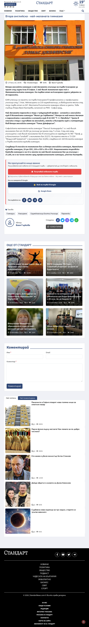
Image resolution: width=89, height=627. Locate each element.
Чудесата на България (44, 576)
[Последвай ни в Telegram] (74, 554)
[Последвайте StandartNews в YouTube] (11, 7)
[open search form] (83, 11)
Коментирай (56, 226)
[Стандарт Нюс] (16, 554)
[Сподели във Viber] (67, 220)
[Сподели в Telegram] (72, 220)
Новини (44, 564)
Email (48, 352)
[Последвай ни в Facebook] (57, 554)
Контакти (45, 618)
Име (9, 352)
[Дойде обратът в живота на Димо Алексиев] (17, 494)
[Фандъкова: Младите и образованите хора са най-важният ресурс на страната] (25, 322)
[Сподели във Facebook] (58, 220)
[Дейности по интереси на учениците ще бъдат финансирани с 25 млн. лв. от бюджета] (64, 292)
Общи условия (45, 606)
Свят (44, 585)
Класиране (22, 213)
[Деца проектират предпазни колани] (64, 322)
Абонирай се (10, 4)
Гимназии (11, 213)
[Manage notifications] (83, 622)
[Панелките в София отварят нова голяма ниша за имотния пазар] (17, 413)
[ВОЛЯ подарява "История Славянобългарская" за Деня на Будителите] (64, 262)
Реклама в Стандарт (45, 615)
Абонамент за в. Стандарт (44, 624)
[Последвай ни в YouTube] (63, 554)
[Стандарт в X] (40, 200)
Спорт (44, 588)
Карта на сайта (45, 621)
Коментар (11, 362)
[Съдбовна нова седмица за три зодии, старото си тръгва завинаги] (17, 521)
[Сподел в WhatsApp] (76, 220)
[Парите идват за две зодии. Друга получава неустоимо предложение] (25, 262)
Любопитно (44, 579)
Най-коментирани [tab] (27, 398)
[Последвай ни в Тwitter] (69, 554)
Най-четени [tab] (11, 398)
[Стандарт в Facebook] (24, 200)
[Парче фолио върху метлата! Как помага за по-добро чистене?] (17, 440)
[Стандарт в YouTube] (29, 200)
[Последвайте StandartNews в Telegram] (13, 7)
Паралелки (65, 213)
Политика (44, 567)
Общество (44, 570)
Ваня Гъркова (57, 82)
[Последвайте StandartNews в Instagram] (8, 7)
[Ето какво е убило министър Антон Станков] (17, 467)
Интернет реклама (44, 612)
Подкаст (44, 573)
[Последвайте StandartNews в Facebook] (5, 7)
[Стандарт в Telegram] (35, 200)
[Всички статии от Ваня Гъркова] (9, 222)
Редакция (45, 609)
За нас (44, 603)
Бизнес (44, 582)
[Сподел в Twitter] (62, 220)
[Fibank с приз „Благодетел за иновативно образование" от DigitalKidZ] (25, 292)
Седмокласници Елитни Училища (44, 213)
